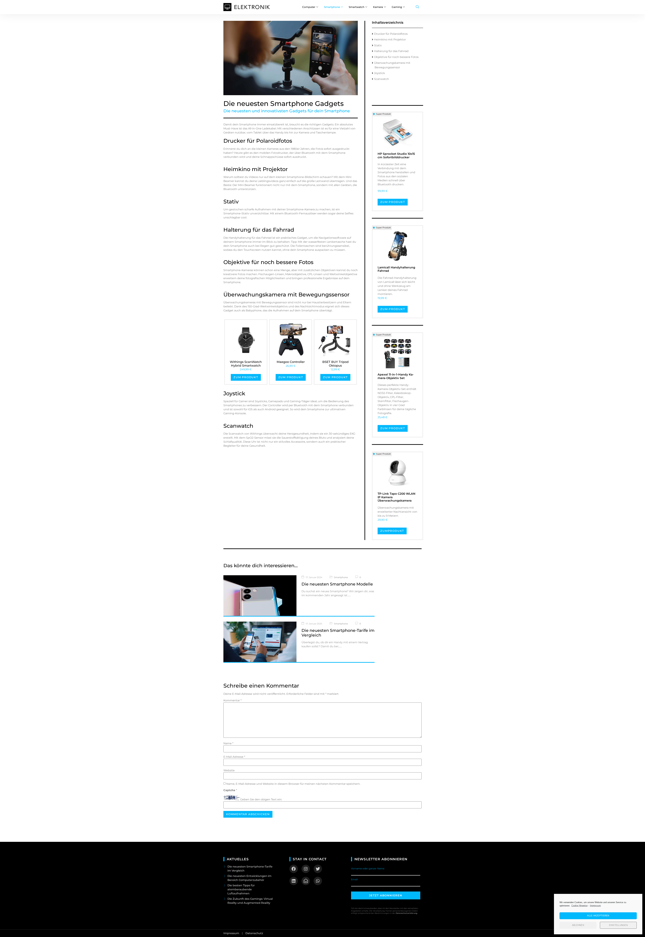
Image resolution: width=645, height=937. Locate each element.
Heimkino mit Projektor (390, 39)
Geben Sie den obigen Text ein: (261, 799)
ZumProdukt (392, 530)
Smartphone (332, 7)
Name (228, 743)
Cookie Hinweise (579, 905)
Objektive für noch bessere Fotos (396, 57)
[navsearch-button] (417, 7)
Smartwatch (356, 7)
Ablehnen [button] (578, 925)
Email (354, 879)
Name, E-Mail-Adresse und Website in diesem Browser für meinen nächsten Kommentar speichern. (293, 784)
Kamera (378, 7)
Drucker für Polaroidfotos (391, 33)
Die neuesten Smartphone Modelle (337, 584)
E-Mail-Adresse (234, 757)
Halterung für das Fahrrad (391, 51)
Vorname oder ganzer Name (367, 868)
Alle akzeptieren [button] (598, 915)
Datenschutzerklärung (406, 913)
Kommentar (232, 700)
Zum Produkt (245, 377)
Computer (308, 7)
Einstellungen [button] (618, 925)
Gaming (397, 7)
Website (229, 770)
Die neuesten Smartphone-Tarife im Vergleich (338, 633)
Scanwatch (381, 79)
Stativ (378, 45)
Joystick (379, 73)
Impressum (595, 905)
